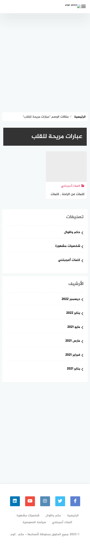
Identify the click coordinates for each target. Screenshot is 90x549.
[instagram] (45, 501)
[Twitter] (60, 501)
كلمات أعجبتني (69, 260)
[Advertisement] (45, 60)
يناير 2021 (73, 368)
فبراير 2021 (72, 355)
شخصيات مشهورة (67, 246)
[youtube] (30, 501)
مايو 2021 (73, 327)
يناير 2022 (73, 313)
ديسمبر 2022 (71, 299)
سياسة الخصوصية (34, 522)
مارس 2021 (72, 341)
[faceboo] (75, 501)
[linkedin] (15, 501)
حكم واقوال (72, 232)
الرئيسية (73, 515)
